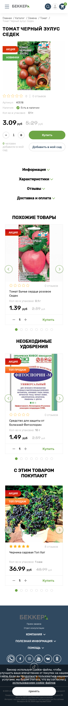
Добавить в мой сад (47, 147)
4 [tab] (31, 329)
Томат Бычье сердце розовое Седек (30, 293)
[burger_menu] (7, 6)
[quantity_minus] (14, 319)
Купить (47, 135)
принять (34, 691)
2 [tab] (21, 329)
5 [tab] (36, 329)
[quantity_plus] (25, 319)
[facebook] (20, 659)
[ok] (57, 659)
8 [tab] (51, 329)
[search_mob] (48, 6)
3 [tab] (26, 329)
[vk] (48, 659)
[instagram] (29, 659)
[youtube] (39, 659)
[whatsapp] (11, 659)
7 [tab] (46, 329)
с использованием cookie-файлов (39, 681)
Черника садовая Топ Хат (27, 552)
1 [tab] (16, 329)
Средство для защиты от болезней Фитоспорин (26, 422)
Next (59, 269)
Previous (9, 269)
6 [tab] (41, 329)
